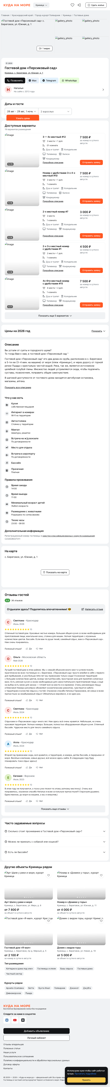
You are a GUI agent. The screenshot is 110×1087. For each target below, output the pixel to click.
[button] (21, 111)
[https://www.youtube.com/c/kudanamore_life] (14, 1020)
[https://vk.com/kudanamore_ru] (6, 1020)
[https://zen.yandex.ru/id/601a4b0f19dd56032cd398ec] (22, 1020)
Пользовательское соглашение (18, 1056)
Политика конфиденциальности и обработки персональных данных (36, 1060)
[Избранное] (72, 5)
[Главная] (16, 5)
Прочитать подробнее (85, 1073)
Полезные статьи (11, 1048)
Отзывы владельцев (13, 1044)
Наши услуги (9, 1052)
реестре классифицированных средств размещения (69, 536)
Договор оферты (11, 1064)
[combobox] (41, 5)
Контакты (8, 1068)
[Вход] (79, 5)
